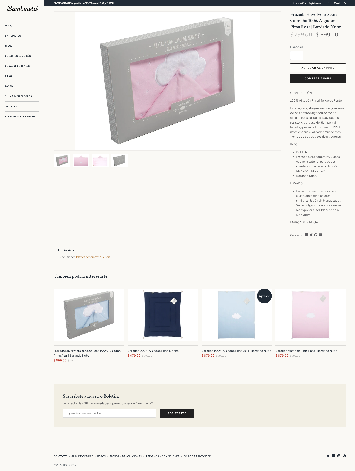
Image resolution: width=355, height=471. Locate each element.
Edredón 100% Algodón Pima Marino (153, 351)
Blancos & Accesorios (20, 116)
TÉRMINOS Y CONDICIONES (163, 456)
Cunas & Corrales (17, 66)
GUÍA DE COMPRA (82, 456)
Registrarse (314, 3)
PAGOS (101, 456)
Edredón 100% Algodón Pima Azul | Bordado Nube (236, 351)
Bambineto (69, 464)
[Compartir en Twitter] (311, 234)
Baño (8, 76)
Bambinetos (13, 35)
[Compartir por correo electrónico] (320, 234)
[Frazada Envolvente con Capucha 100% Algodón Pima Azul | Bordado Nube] (89, 315)
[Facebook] (333, 456)
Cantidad (296, 47)
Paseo (9, 86)
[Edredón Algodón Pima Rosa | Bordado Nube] (310, 315)
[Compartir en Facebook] (306, 234)
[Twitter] (328, 456)
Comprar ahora (318, 78)
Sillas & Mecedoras (18, 96)
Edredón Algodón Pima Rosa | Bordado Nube (306, 351)
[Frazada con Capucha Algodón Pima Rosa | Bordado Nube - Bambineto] (167, 81)
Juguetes (11, 106)
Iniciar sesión (298, 3)
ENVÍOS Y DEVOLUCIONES (126, 456)
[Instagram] (338, 456)
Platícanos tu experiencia (93, 257)
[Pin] (315, 234)
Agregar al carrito (318, 67)
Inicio (8, 25)
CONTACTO (60, 456)
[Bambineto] (22, 8)
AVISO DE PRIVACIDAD (197, 456)
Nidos (9, 45)
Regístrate (177, 413)
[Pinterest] (344, 456)
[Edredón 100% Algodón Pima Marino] (163, 315)
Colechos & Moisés (18, 56)
